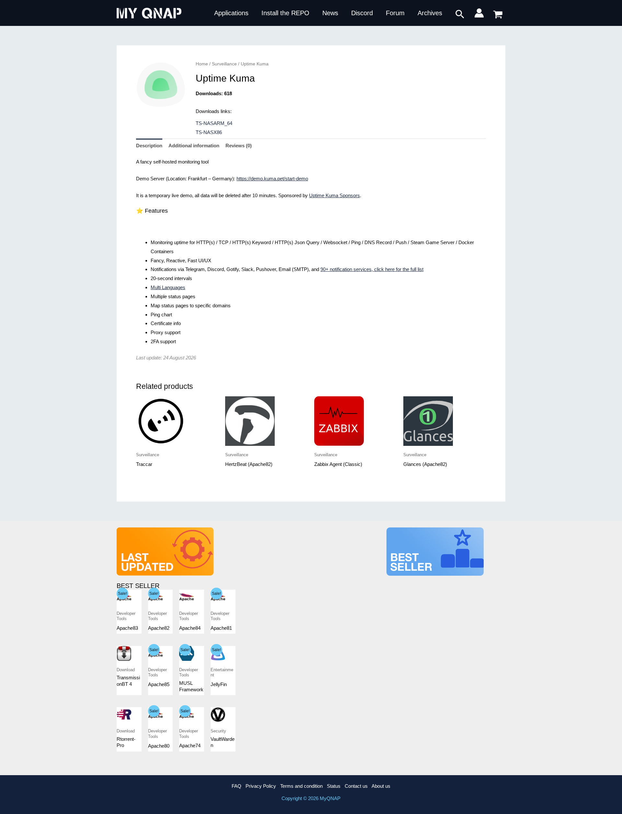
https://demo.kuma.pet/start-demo (272, 178)
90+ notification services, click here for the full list (371, 269)
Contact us (356, 786)
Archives (430, 13)
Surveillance (224, 64)
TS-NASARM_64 (214, 123)
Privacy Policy (261, 786)
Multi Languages (168, 287)
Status (333, 786)
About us (381, 786)
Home (202, 64)
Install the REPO (285, 13)
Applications (231, 13)
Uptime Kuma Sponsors (334, 195)
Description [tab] (149, 145)
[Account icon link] (479, 13)
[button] (460, 14)
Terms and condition (301, 786)
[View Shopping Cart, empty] (497, 13)
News (330, 13)
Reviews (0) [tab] (238, 145)
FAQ (236, 786)
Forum (395, 13)
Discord (362, 13)
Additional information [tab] (193, 145)
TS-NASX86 (209, 132)
